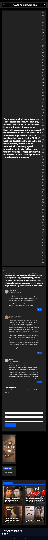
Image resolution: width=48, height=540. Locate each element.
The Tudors (8, 487)
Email (6, 415)
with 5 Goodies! (9, 455)
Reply (39, 309)
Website (6, 419)
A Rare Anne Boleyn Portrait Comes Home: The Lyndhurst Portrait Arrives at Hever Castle (12, 521)
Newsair (28, 538)
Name (6, 411)
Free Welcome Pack (9, 446)
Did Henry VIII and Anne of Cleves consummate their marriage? (34, 500)
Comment (7, 392)
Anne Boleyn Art (9, 507)
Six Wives (35, 487)
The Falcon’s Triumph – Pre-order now (33, 521)
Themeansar (34, 538)
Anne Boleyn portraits (10, 509)
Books (28, 507)
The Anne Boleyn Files (24, 4)
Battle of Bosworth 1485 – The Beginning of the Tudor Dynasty (13, 500)
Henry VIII (29, 487)
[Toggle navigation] (4, 5)
